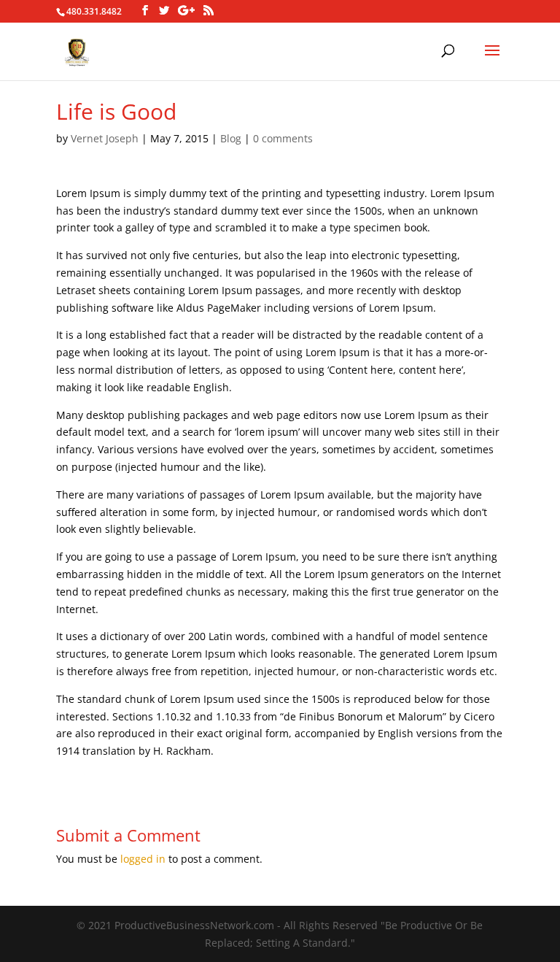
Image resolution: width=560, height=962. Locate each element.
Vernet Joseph (105, 138)
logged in (143, 859)
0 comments (283, 138)
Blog (230, 138)
